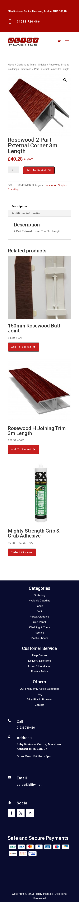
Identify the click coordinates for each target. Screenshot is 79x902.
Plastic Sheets (39, 637)
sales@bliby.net (29, 784)
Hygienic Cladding (39, 600)
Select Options (21, 552)
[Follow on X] (21, 813)
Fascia (39, 605)
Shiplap (42, 64)
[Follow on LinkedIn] (30, 813)
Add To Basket (37, 170)
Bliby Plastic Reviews (39, 699)
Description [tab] (19, 206)
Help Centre (39, 655)
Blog (39, 694)
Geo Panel (39, 621)
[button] (65, 80)
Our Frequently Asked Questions (39, 688)
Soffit (39, 611)
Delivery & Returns (39, 660)
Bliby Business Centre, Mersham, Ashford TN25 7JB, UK (37, 11)
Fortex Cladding (39, 616)
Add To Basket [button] (22, 347)
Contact (39, 704)
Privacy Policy (39, 671)
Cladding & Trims (26, 64)
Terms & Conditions (39, 666)
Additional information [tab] (26, 213)
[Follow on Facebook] (11, 813)
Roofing (39, 632)
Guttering (39, 595)
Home (11, 64)
